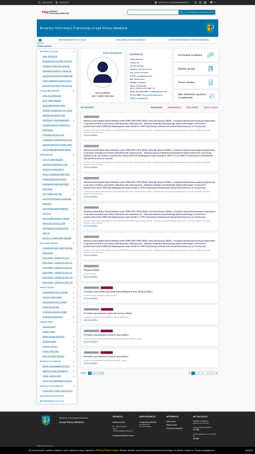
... (205, 373)
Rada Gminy (192, 107)
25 (94, 373)
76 (213, 373)
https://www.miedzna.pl (152, 95)
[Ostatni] (217, 373)
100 (102, 373)
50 (98, 373)
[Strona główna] (40, 40)
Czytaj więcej (91, 135)
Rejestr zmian (171, 425)
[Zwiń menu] (74, 52)
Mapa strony (47, 2)
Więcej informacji (139, 98)
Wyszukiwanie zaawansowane (200, 12)
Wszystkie (156, 107)
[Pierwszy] (189, 373)
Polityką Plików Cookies (107, 450)
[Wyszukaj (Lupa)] (181, 12)
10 (90, 373)
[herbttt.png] (210, 28)
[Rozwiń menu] (74, 120)
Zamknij (249, 450)
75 (209, 373)
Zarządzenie (174, 107)
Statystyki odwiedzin (174, 428)
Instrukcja (64, 2)
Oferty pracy (211, 107)
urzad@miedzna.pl (144, 76)
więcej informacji (112, 53)
